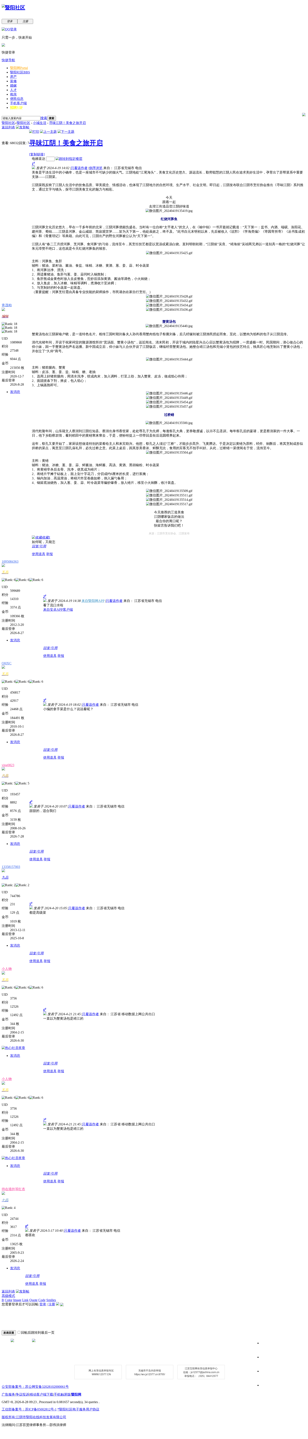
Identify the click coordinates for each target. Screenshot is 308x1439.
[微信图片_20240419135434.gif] (169, 305)
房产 (13, 76)
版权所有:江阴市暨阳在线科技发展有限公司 (34, 1417)
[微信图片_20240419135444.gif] (169, 359)
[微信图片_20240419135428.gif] (169, 296)
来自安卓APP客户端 (58, 609)
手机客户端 (18, 103)
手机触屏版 (62, 1394)
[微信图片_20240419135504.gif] (169, 452)
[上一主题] (48, 131)
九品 (5, 877)
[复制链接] (37, 154)
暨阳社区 (20, 72)
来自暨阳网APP (93, 601)
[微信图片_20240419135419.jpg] (169, 211)
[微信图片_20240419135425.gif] (169, 253)
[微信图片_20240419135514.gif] (169, 500)
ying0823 (8, 765)
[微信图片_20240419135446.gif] (169, 393)
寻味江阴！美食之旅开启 (67, 123)
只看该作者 (79, 168)
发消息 (15, 392)
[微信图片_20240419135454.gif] (169, 402)
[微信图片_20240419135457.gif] (169, 406)
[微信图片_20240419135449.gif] (169, 398)
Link (25, 1300)
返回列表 (8, 127)
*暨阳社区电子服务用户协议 (78, 1409)
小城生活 (39, 123)
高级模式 (8, 1296)
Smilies (51, 1300)
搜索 (43, 118)
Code (41, 1300)
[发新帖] (22, 127)
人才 (13, 90)
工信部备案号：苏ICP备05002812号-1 (29, 1409)
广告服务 (8, 1394)
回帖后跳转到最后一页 (37, 1332)
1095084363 (10, 561)
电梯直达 (38, 158)
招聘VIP (16, 107)
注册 (51, 1304)
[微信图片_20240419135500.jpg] (169, 423)
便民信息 (16, 98)
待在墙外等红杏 (13, 1189)
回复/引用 (39, 546)
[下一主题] (66, 131)
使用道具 (38, 554)
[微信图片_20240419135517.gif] (169, 504)
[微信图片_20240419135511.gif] (169, 495)
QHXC (7, 663)
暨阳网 (19, 68)
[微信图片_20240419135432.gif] (169, 301)
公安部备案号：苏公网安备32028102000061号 (35, 1386)
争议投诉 (22, 1394)
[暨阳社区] (13, 7)
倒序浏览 (95, 168)
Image (17, 1300)
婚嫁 (13, 85)
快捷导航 (8, 60)
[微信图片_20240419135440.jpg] (169, 326)
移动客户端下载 (41, 1394)
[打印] (34, 131)
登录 (42, 1304)
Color (8, 1300)
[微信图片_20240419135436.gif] (169, 310)
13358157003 (11, 867)
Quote (33, 1300)
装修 (13, 81)
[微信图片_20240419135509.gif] (169, 491)
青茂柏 (7, 305)
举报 (49, 554)
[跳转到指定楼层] (69, 158)
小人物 (7, 969)
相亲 (13, 94)
